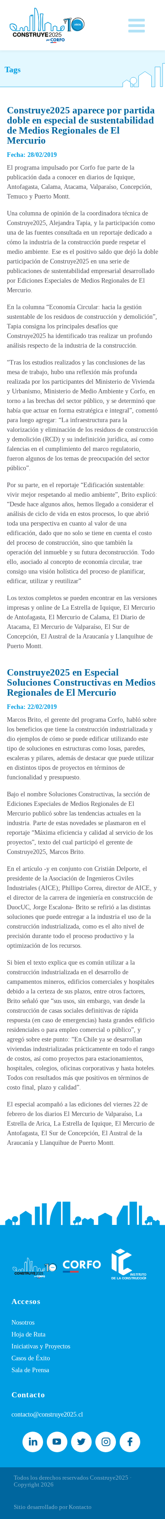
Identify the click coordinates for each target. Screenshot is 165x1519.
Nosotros (22, 1322)
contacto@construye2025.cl (47, 1414)
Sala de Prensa (30, 1370)
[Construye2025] (47, 23)
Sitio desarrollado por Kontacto (53, 1506)
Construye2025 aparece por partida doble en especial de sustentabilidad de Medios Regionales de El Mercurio (81, 125)
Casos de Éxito (30, 1358)
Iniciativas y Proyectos (40, 1346)
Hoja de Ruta (28, 1334)
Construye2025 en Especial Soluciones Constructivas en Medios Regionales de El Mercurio (81, 682)
